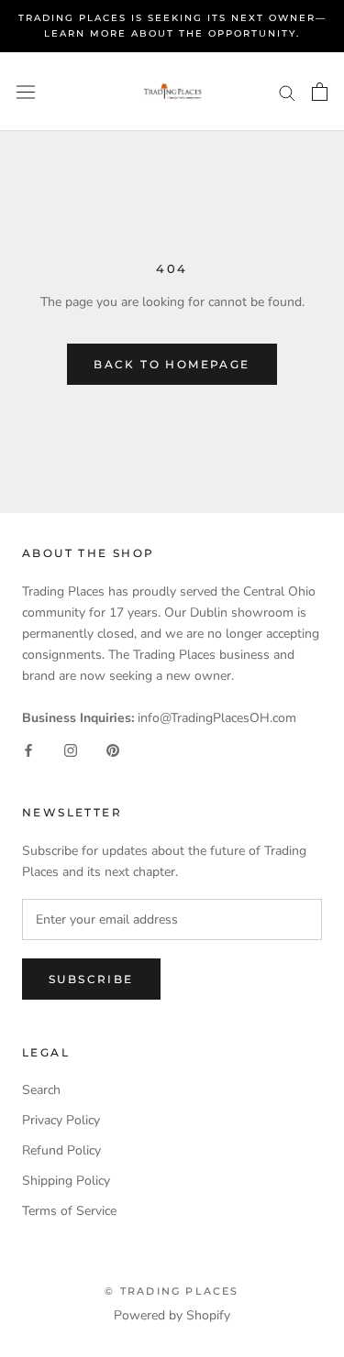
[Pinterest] (112, 749)
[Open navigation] (26, 92)
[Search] (287, 92)
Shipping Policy (66, 1180)
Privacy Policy (61, 1120)
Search (41, 1090)
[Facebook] (28, 749)
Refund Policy (61, 1150)
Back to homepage (172, 364)
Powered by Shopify (172, 1315)
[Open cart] (319, 91)
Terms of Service (69, 1211)
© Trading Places (172, 1291)
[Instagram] (70, 749)
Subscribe (91, 979)
